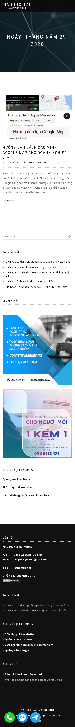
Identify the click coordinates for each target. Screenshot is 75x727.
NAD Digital (17, 5)
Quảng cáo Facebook (16, 479)
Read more (9, 200)
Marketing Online (17, 8)
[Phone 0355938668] (10, 717)
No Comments (53, 163)
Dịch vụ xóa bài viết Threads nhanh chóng (30, 281)
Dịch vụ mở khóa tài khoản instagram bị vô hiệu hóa (36, 267)
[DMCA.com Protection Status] (11, 580)
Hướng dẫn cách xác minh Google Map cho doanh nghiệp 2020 (35, 152)
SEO (66, 163)
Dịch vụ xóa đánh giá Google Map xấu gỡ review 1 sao (38, 261)
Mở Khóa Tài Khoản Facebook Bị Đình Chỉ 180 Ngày (36, 286)
